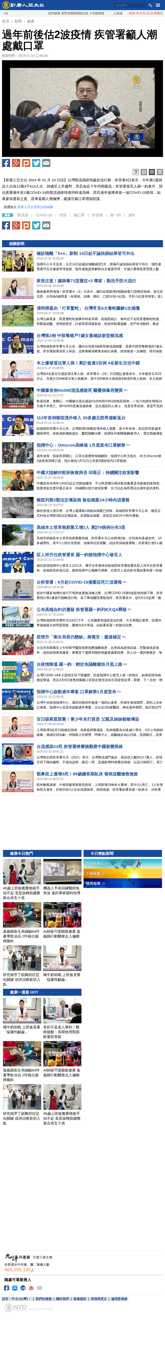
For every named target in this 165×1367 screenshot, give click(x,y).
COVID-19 (43, 215)
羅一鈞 (115, 215)
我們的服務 (44, 1299)
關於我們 (62, 1299)
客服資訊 (79, 1299)
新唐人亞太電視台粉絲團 (35, 207)
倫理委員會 (119, 1299)
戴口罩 (79, 215)
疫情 (63, 215)
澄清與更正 (99, 1299)
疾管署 (97, 215)
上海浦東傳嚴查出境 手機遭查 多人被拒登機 (116, 13)
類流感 (22, 215)
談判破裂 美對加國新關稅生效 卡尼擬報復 (50, 13)
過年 (131, 215)
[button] (82, 108)
